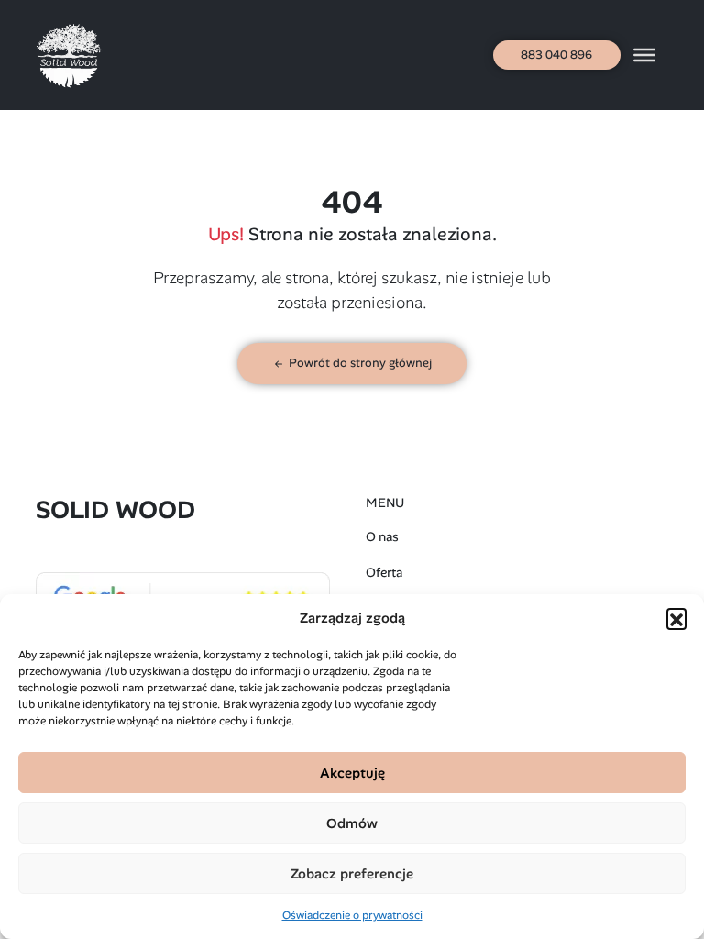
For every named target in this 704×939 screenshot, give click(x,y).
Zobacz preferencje (352, 874)
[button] (676, 618)
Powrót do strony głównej (359, 362)
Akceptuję (352, 773)
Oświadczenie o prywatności (352, 915)
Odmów (352, 823)
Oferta (384, 572)
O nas (382, 536)
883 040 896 (556, 54)
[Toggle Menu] (644, 55)
